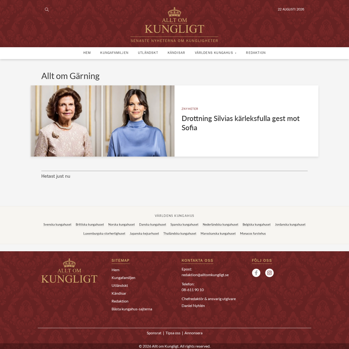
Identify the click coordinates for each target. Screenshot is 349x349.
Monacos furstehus (253, 233)
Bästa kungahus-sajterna (132, 309)
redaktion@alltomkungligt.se (205, 274)
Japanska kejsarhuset (144, 233)
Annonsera (193, 332)
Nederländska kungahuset (220, 224)
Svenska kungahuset (57, 224)
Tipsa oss (172, 332)
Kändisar (176, 53)
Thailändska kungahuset (179, 233)
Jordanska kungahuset (290, 224)
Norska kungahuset (121, 224)
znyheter (190, 109)
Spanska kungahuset (184, 224)
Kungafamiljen (114, 53)
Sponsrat (154, 332)
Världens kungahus (214, 53)
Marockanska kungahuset (218, 233)
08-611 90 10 (193, 289)
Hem (87, 53)
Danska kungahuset (152, 224)
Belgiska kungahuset (257, 224)
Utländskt (148, 53)
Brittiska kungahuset (90, 224)
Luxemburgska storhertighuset (104, 233)
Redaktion (256, 53)
